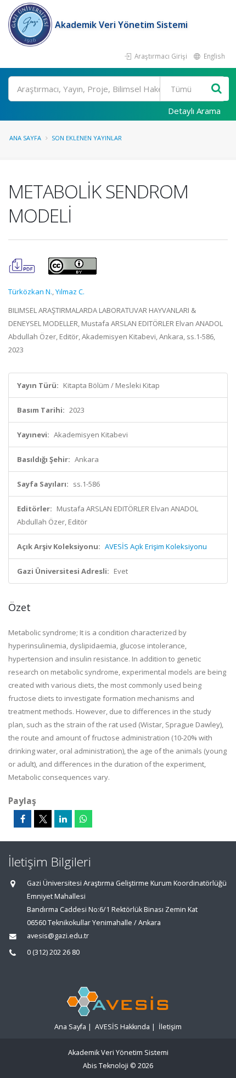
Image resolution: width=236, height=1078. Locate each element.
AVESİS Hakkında (122, 1026)
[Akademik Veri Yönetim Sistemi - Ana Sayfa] (31, 24)
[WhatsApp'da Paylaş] (83, 819)
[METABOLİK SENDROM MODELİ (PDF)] (22, 265)
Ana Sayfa (25, 138)
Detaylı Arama (194, 110)
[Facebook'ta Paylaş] (22, 819)
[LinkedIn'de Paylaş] (63, 819)
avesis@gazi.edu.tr (58, 935)
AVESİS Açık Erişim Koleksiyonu (156, 546)
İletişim (170, 1026)
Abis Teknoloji (105, 1065)
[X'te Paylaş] (43, 819)
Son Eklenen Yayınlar (87, 138)
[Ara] (216, 89)
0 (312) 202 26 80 (53, 952)
